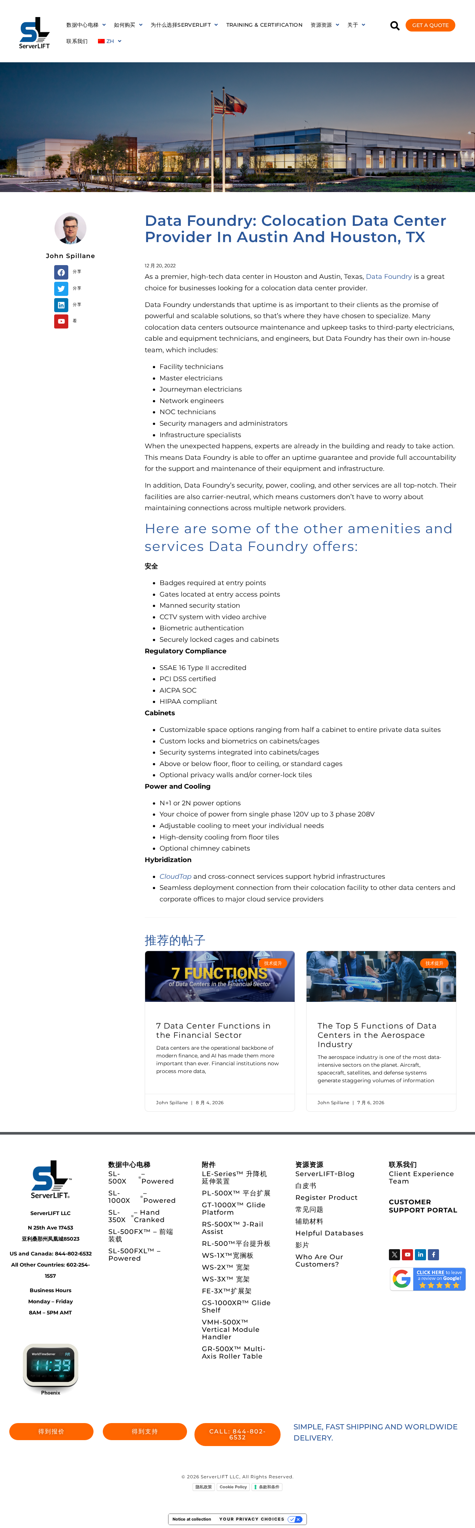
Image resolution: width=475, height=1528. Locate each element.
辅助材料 (309, 1221)
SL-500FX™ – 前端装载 (140, 1235)
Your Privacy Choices (252, 1519)
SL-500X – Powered (141, 1177)
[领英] (420, 1254)
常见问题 (309, 1209)
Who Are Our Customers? (319, 1260)
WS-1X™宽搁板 (228, 1255)
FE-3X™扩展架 (227, 1291)
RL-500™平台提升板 (236, 1244)
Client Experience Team (421, 1177)
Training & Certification (264, 25)
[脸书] (433, 1254)
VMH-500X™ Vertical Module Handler (231, 1329)
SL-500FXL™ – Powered (134, 1255)
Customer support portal (423, 1206)
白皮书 (306, 1186)
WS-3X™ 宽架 (226, 1279)
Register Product (326, 1198)
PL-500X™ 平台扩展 (236, 1193)
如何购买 (124, 25)
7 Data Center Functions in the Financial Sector (213, 1030)
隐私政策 (204, 1486)
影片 (302, 1245)
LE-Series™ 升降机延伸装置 (234, 1177)
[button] (86, 25)
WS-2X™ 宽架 (226, 1267)
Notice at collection (192, 1519)
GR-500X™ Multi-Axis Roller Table (234, 1352)
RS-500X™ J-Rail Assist (232, 1228)
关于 (352, 25)
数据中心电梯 (82, 25)
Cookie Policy (233, 1486)
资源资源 (321, 25)
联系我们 (77, 41)
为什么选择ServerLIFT (181, 25)
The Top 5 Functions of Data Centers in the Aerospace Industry (377, 1035)
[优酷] (61, 321)
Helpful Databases (329, 1233)
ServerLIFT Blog (325, 1174)
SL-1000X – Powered (142, 1197)
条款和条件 (269, 1486)
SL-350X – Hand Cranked (136, 1216)
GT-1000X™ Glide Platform (234, 1209)
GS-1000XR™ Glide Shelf (236, 1306)
